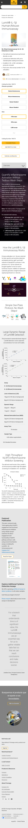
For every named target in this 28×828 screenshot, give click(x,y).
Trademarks (15, 815)
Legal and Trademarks (6, 814)
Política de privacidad (18, 814)
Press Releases (6, 794)
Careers (4, 796)
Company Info (5, 787)
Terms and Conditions (6, 815)
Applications (5, 775)
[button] (24, 7)
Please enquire (6, 598)
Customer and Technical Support (10, 758)
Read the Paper (7, 556)
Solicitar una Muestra (11, 156)
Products (4, 772)
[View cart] (25, 2)
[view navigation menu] (1, 2)
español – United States (18, 821)
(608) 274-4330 (6, 765)
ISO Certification (6, 789)
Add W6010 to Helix (10, 147)
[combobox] (11, 7)
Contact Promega (6, 755)
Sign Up (5, 748)
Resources (4, 780)
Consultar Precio (10, 143)
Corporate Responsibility (8, 792)
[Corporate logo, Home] (14, 2)
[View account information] (21, 2)
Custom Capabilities (7, 777)
